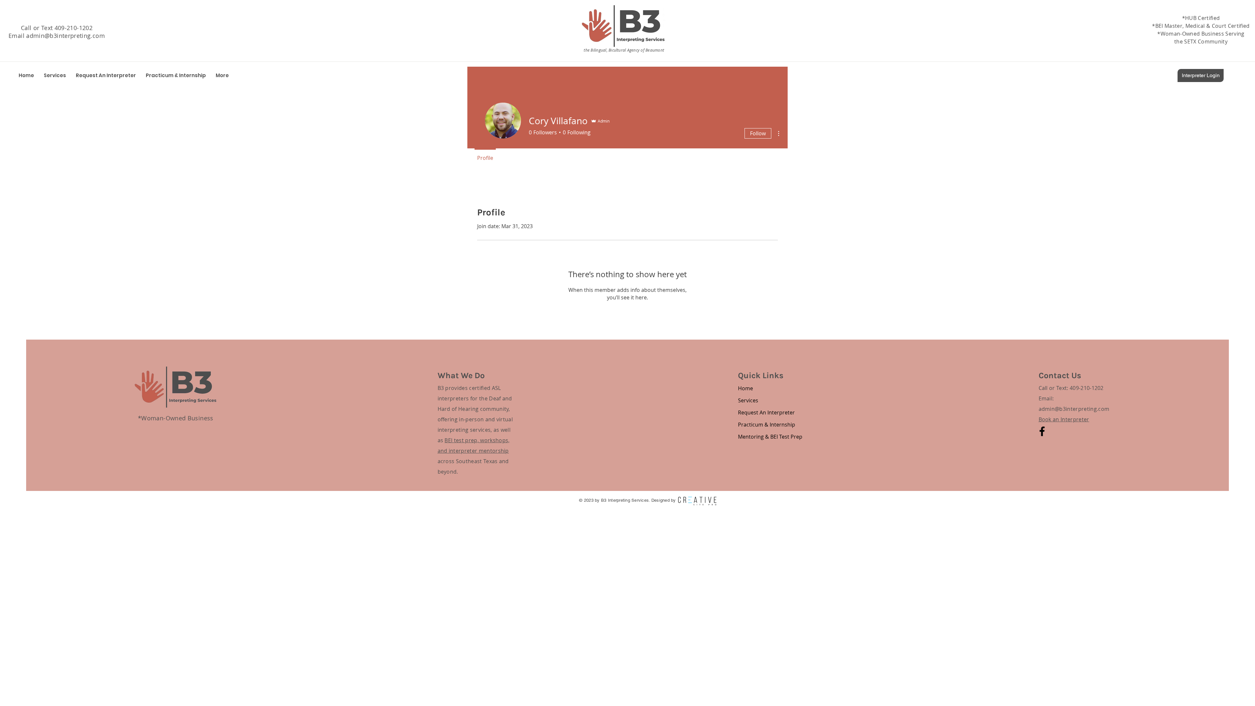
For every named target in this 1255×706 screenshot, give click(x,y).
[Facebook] (1042, 431)
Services (748, 400)
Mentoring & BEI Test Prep (761, 436)
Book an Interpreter (1064, 419)
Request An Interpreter (761, 412)
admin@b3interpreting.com (65, 36)
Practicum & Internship (761, 424)
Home (745, 388)
